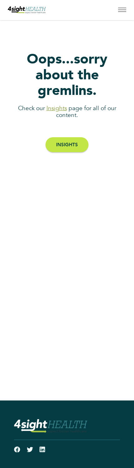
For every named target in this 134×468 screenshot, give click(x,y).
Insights (56, 108)
